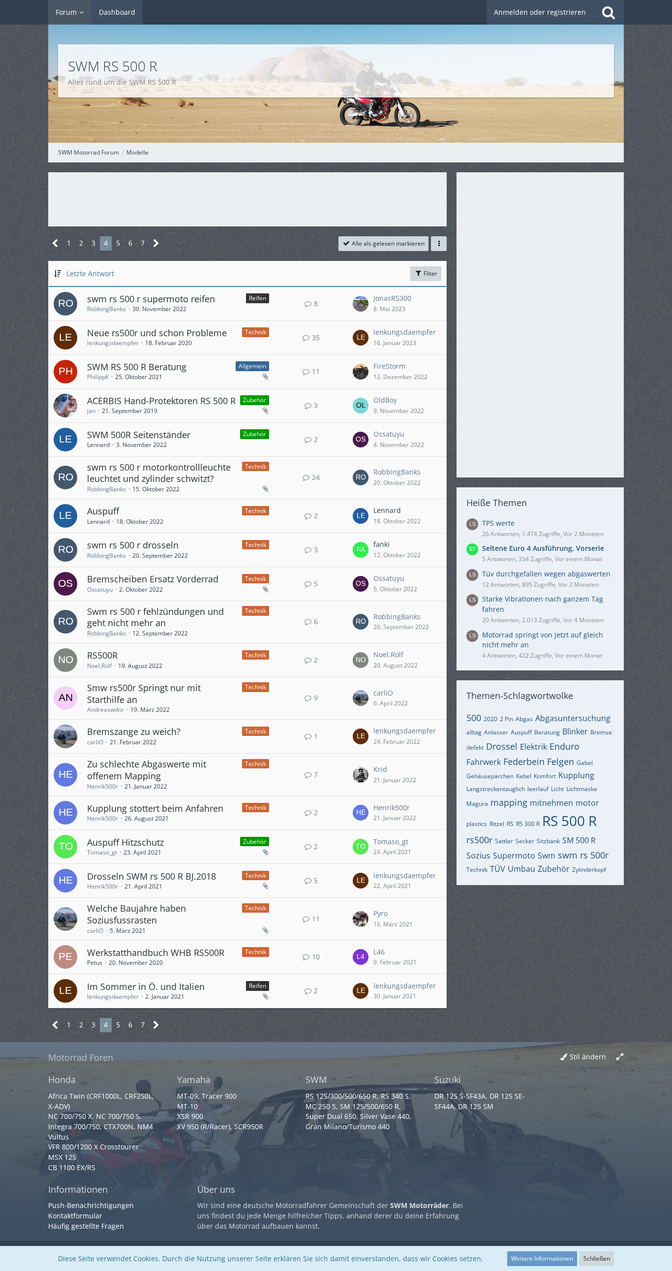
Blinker (575, 731)
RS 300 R (528, 824)
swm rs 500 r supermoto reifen (151, 299)
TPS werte (498, 523)
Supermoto (514, 855)
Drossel (502, 746)
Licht (557, 789)
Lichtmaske (581, 789)
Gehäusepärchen (490, 776)
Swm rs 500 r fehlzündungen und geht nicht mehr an (155, 617)
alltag (474, 732)
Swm (546, 855)
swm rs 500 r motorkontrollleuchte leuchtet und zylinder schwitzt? (159, 473)
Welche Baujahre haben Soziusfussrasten (136, 914)
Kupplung (576, 775)
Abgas (524, 719)
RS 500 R (569, 820)
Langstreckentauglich (495, 789)
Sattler (504, 841)
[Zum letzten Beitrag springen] (360, 304)
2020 (490, 719)
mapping (508, 802)
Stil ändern (588, 1056)
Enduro (565, 746)
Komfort (545, 776)
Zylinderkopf (589, 869)
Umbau (521, 868)
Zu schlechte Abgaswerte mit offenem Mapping (146, 770)
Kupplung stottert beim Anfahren (155, 808)
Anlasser (496, 732)
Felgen (560, 761)
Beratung (547, 732)
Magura (477, 803)
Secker (525, 841)
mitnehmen (551, 802)
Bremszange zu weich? (134, 731)
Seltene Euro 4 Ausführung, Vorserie (543, 548)
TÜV (497, 868)
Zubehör (254, 400)
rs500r (479, 840)
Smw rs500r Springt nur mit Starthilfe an (144, 693)
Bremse (601, 732)
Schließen (596, 1258)
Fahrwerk (483, 762)
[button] (439, 243)
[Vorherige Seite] (55, 243)
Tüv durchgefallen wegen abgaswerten (546, 573)
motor (587, 802)
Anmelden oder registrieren (540, 12)
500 (473, 718)
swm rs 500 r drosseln (133, 545)
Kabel (523, 776)
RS (510, 824)
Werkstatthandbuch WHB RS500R (155, 952)
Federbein (524, 761)
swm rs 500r (583, 855)
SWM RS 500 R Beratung (136, 367)
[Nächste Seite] (156, 243)
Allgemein (252, 366)
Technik (255, 332)
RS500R (102, 655)
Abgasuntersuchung (573, 718)
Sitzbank (548, 841)
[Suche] (608, 12)
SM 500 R (579, 840)
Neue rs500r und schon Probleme (157, 333)
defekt (475, 747)
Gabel (585, 763)
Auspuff (103, 511)
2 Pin (506, 719)
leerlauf (538, 789)
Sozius (478, 855)
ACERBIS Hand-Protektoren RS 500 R (161, 401)
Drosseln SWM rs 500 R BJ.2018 (151, 876)
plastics (476, 824)
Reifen (257, 298)
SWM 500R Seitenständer (138, 435)
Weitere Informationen (542, 1258)
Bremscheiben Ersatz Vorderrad (152, 579)
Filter (429, 273)
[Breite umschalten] (620, 1057)
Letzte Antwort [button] (90, 273)
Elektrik (533, 746)
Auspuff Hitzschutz (125, 842)
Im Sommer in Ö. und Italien (146, 986)
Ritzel (496, 824)
